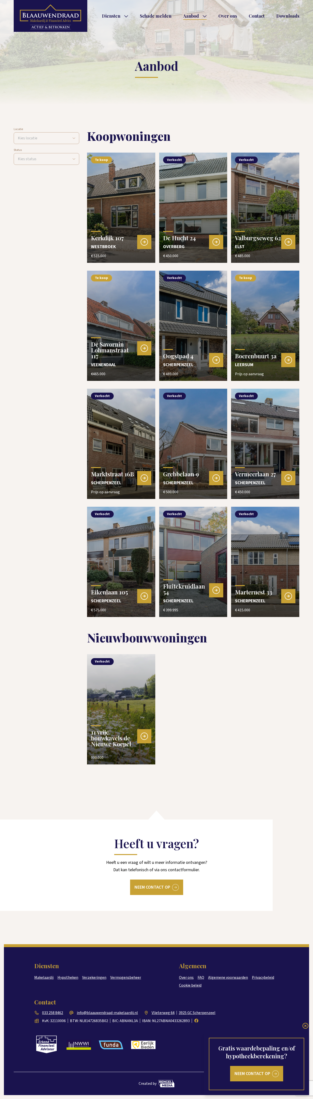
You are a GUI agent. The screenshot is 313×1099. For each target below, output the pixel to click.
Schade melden (155, 16)
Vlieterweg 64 (163, 1013)
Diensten (111, 16)
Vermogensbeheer (125, 977)
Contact (257, 16)
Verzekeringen (94, 977)
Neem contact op (152, 887)
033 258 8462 (52, 1013)
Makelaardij (44, 977)
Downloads (287, 16)
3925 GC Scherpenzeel (197, 1013)
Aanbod (191, 16)
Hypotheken (67, 977)
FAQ (201, 977)
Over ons (227, 16)
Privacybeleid (263, 977)
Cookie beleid (190, 985)
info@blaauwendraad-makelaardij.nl (107, 1013)
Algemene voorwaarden (228, 977)
